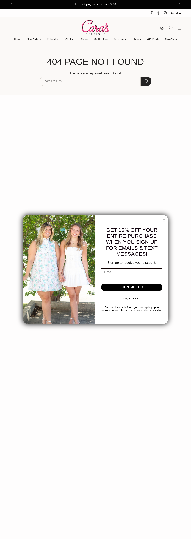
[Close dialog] (164, 219)
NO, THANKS (132, 298)
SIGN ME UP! (131, 287)
